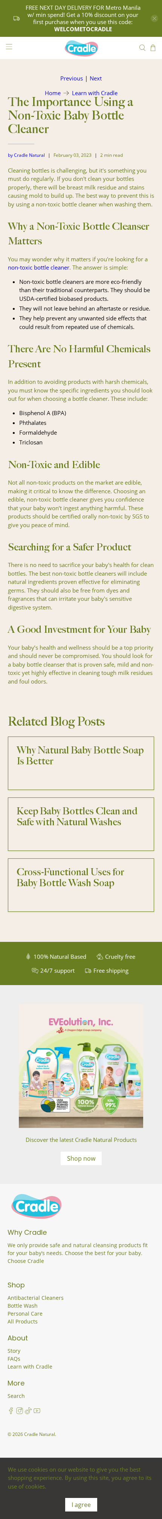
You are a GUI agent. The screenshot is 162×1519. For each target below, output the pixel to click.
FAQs (14, 1358)
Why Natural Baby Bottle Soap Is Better (80, 756)
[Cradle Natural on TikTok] (28, 1412)
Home (53, 93)
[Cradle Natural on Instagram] (19, 1412)
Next (96, 78)
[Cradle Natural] (81, 48)
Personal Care (25, 1313)
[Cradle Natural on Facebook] (11, 1412)
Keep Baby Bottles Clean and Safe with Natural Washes (77, 817)
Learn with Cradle (95, 93)
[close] (154, 18)
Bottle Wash (23, 1305)
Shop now (81, 1158)
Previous (71, 78)
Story (14, 1350)
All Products (23, 1321)
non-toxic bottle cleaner (38, 267)
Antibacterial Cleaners (36, 1297)
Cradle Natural (39, 1434)
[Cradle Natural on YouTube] (37, 1412)
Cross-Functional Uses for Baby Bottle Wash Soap (70, 878)
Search (16, 1395)
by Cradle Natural (26, 155)
